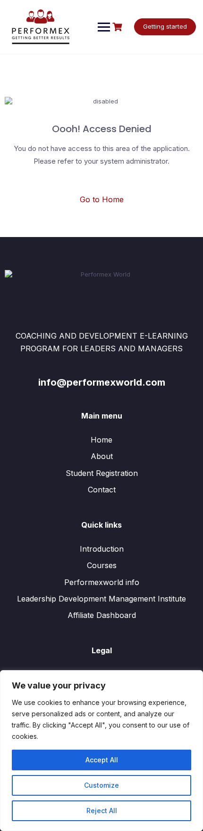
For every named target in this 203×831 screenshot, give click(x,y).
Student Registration (102, 473)
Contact (102, 489)
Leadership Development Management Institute (101, 598)
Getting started (165, 26)
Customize (101, 785)
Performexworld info (101, 582)
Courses (102, 565)
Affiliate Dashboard (102, 615)
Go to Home (102, 199)
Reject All (101, 811)
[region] (101, 750)
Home (101, 439)
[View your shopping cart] (118, 27)
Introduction (102, 549)
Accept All (101, 760)
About (102, 456)
